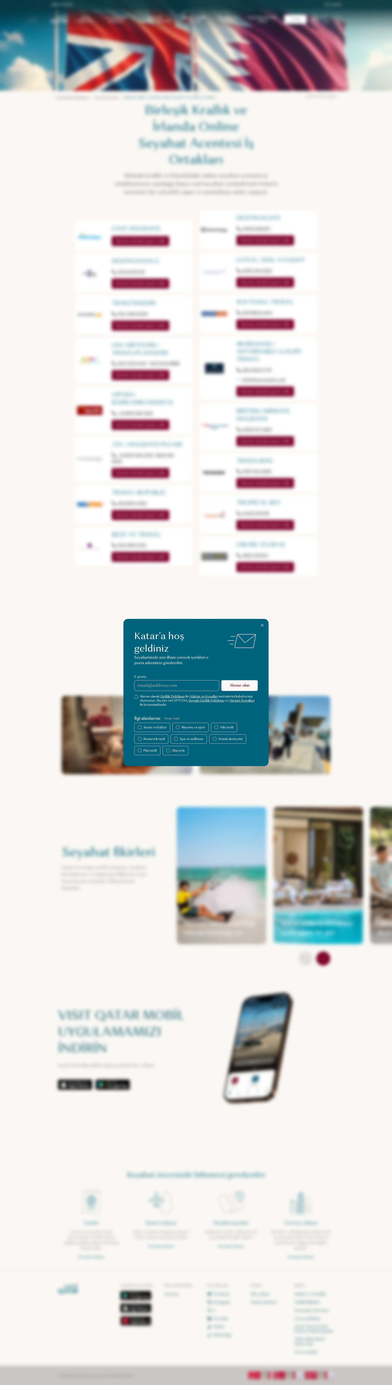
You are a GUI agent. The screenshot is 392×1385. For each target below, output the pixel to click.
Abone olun (240, 685)
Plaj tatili (150, 750)
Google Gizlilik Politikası (206, 700)
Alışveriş (178, 750)
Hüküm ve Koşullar (203, 696)
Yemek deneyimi (230, 739)
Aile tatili (226, 727)
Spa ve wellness (191, 739)
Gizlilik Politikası (172, 696)
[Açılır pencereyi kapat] (262, 625)
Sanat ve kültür (155, 727)
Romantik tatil (154, 739)
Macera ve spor (193, 727)
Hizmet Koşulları (242, 700)
